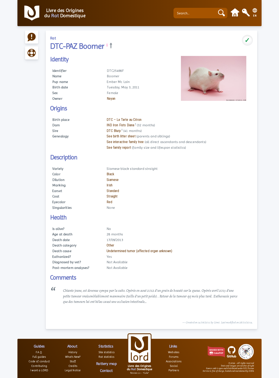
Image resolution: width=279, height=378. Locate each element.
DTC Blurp (114, 131)
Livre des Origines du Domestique (64, 13)
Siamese (113, 180)
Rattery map (106, 363)
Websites (173, 352)
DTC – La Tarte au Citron (124, 120)
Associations (173, 361)
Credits (72, 366)
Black (110, 174)
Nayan (111, 98)
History (72, 352)
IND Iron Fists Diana (120, 125)
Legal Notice (73, 370)
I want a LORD (39, 370)
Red (109, 202)
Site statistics (106, 352)
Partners (173, 370)
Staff (73, 361)
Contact (106, 370)
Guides (39, 346)
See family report (119, 147)
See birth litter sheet (121, 136)
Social (174, 366)
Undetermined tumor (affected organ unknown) (139, 251)
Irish (109, 185)
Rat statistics (106, 356)
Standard (113, 191)
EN (255, 15)
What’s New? (73, 356)
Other (110, 245)
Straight (112, 196)
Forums (173, 356)
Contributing (39, 366)
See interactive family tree (125, 142)
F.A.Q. (39, 352)
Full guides (39, 356)
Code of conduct (39, 361)
